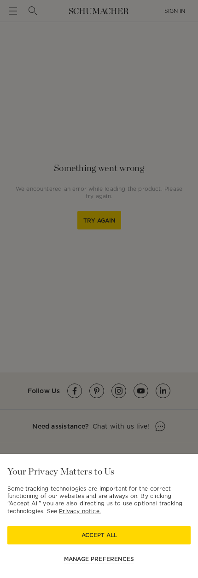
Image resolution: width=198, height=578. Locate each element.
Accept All (99, 535)
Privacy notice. (80, 511)
